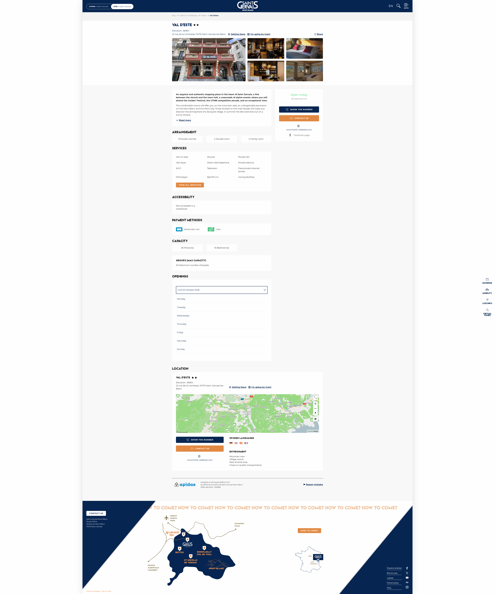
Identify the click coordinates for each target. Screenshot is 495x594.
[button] (398, 6)
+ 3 (304, 71)
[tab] (219, 290)
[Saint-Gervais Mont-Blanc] (247, 6)
